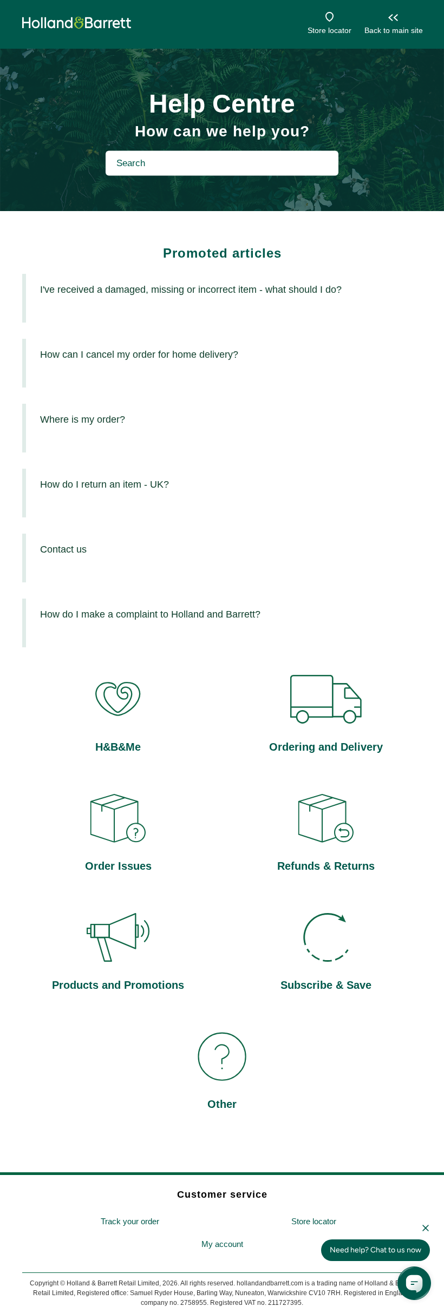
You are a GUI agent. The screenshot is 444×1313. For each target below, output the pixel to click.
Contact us (63, 549)
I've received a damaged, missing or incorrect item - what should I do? (191, 289)
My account (222, 1244)
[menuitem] (130, 1222)
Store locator (329, 30)
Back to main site (393, 30)
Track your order (130, 1221)
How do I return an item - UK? (104, 484)
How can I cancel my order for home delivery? (139, 354)
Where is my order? (82, 419)
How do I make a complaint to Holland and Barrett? (150, 614)
